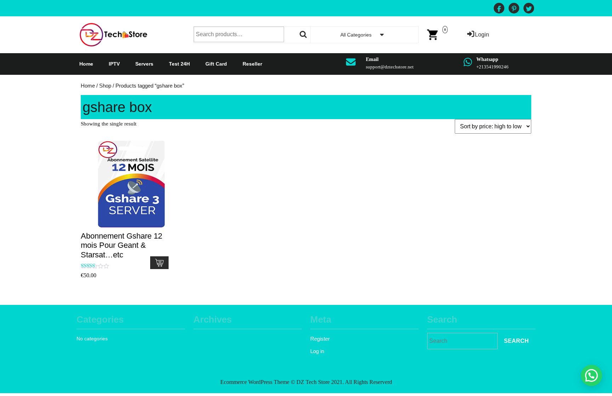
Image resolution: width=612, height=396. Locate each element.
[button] (591, 375)
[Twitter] (529, 9)
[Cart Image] (432, 34)
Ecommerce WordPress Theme (254, 382)
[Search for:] (462, 341)
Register (320, 339)
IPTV (114, 64)
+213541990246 (492, 66)
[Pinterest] (514, 9)
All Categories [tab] (356, 35)
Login (482, 35)
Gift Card (216, 64)
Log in (317, 351)
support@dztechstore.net (390, 66)
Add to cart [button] (159, 262)
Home (86, 64)
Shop (105, 86)
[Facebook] (499, 9)
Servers (144, 64)
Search (303, 34)
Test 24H (179, 64)
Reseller (252, 64)
